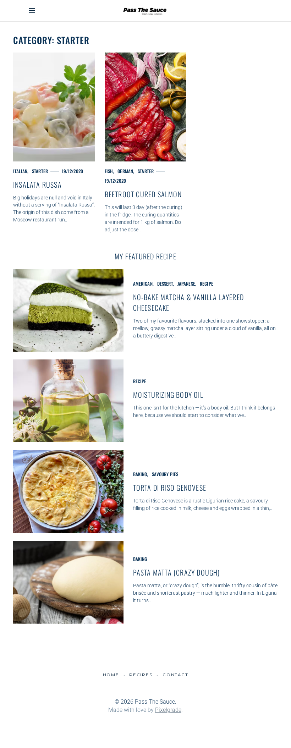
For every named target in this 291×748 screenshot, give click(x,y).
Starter (40, 171)
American (143, 283)
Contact (175, 674)
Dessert (165, 283)
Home (111, 674)
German (125, 171)
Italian (20, 171)
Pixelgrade (168, 709)
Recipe (206, 283)
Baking (140, 474)
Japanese (186, 283)
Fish (109, 171)
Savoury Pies (165, 474)
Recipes (140, 674)
